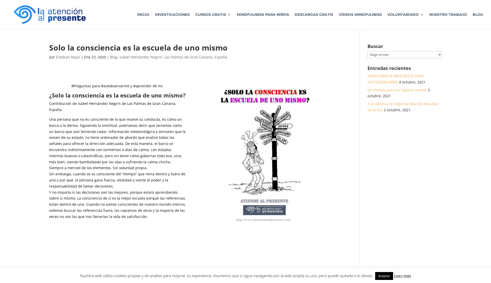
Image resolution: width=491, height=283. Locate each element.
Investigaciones (172, 15)
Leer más (402, 275)
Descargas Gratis (314, 15)
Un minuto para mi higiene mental (397, 90)
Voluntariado (403, 15)
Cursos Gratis (210, 15)
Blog (478, 15)
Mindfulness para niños (263, 15)
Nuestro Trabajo (448, 15)
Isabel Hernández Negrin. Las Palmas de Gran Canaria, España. (173, 57)
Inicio (143, 15)
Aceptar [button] (384, 276)
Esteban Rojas (68, 57)
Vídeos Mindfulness (360, 15)
